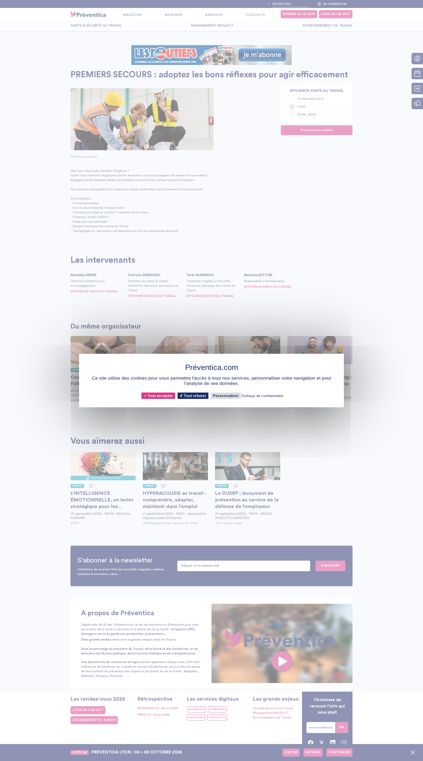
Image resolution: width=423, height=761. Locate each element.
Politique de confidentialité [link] (262, 395)
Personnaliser (226, 395)
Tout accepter (160, 395)
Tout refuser (194, 395)
